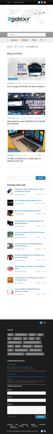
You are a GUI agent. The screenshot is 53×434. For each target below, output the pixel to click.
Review (31, 83)
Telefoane (24, 40)
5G (37, 338)
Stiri (16, 424)
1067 (39, 118)
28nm (39, 335)
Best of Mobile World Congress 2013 (28, 200)
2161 (39, 226)
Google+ (45, 2)
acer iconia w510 (20, 350)
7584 (39, 194)
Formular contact (19, 2)
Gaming (17, 118)
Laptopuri (14, 40)
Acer (9, 350)
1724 (39, 294)
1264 (39, 83)
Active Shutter (35, 350)
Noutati (30, 118)
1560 (39, 271)
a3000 (17, 346)
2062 (39, 260)
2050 (39, 237)
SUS (44, 323)
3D (9, 338)
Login (9, 2)
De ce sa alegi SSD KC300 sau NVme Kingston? (26, 87)
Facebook (42, 2)
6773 (39, 203)
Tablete (34, 40)
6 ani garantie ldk (14, 342)
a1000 (10, 346)
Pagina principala (18, 46)
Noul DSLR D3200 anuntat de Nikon (28, 211)
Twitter (39, 2)
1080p (10, 335)
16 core (31, 335)
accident (37, 346)
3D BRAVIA (17, 338)
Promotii (26, 83)
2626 (39, 213)
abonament (26, 346)
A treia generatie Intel (31, 342)
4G (24, 338)
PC (41, 40)
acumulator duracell (15, 354)
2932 (39, 283)
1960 (39, 155)
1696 (39, 249)
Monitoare (13, 427)
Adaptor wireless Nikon (34, 354)
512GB (31, 338)
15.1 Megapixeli (20, 335)
